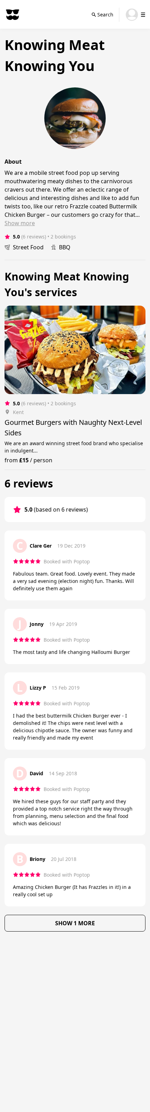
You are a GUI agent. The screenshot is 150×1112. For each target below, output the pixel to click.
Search (105, 14)
